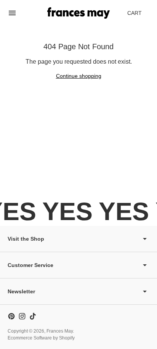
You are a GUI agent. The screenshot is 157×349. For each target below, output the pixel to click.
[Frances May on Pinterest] (11, 316)
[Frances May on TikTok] (33, 316)
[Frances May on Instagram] (22, 316)
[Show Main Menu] (12, 13)
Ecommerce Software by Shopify (41, 338)
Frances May (59, 331)
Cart (138, 15)
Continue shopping (78, 76)
